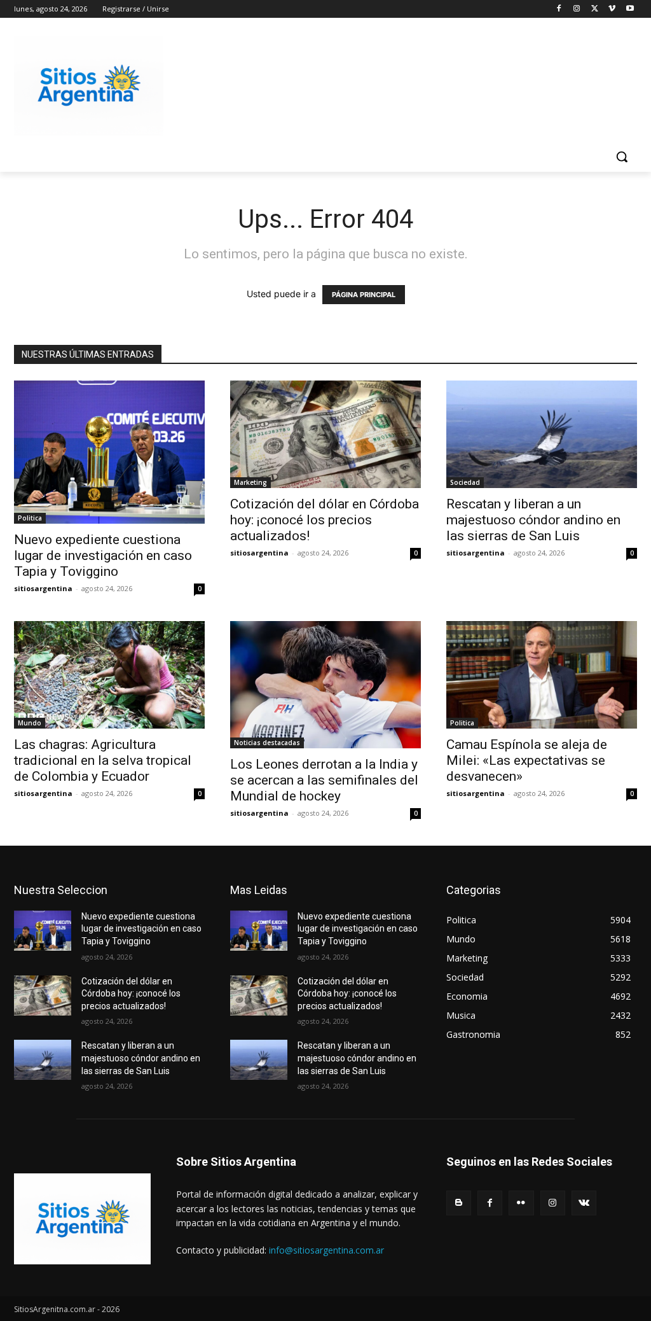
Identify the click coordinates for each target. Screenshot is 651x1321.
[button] (621, 156)
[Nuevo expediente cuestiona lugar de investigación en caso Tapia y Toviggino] (109, 452)
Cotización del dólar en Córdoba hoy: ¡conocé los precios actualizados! (324, 519)
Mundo (29, 722)
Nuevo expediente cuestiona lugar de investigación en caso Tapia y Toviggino (103, 555)
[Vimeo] (612, 9)
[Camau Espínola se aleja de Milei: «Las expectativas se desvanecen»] (541, 675)
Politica (30, 518)
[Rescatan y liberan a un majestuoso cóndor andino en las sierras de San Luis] (541, 434)
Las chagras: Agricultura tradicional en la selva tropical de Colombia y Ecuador (102, 760)
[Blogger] (458, 1203)
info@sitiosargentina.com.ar (326, 1250)
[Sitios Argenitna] (82, 1218)
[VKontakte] (584, 1203)
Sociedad (465, 482)
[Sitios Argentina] (88, 86)
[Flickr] (521, 1203)
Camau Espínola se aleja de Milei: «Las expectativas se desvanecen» (526, 760)
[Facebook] (559, 9)
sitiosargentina (43, 588)
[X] (594, 9)
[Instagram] (577, 9)
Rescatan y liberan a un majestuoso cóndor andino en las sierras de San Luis (533, 519)
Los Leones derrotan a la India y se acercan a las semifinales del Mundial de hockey (324, 780)
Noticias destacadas (267, 742)
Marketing (250, 482)
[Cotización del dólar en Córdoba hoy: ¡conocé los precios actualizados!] (325, 434)
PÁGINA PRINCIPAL (363, 294)
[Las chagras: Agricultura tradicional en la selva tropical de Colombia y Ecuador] (109, 675)
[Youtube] (629, 9)
